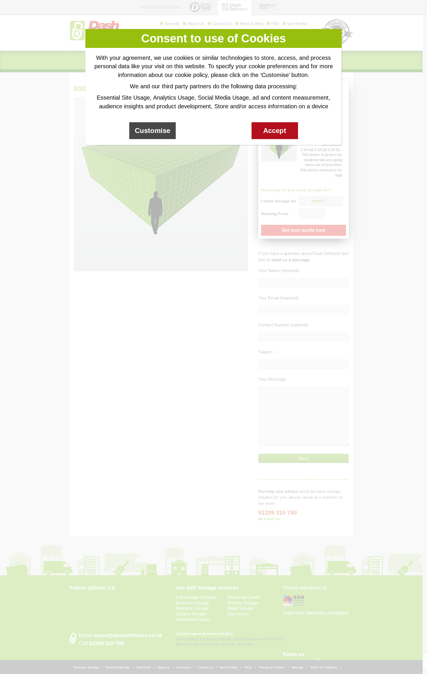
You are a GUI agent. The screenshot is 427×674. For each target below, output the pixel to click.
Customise (152, 130)
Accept (274, 130)
